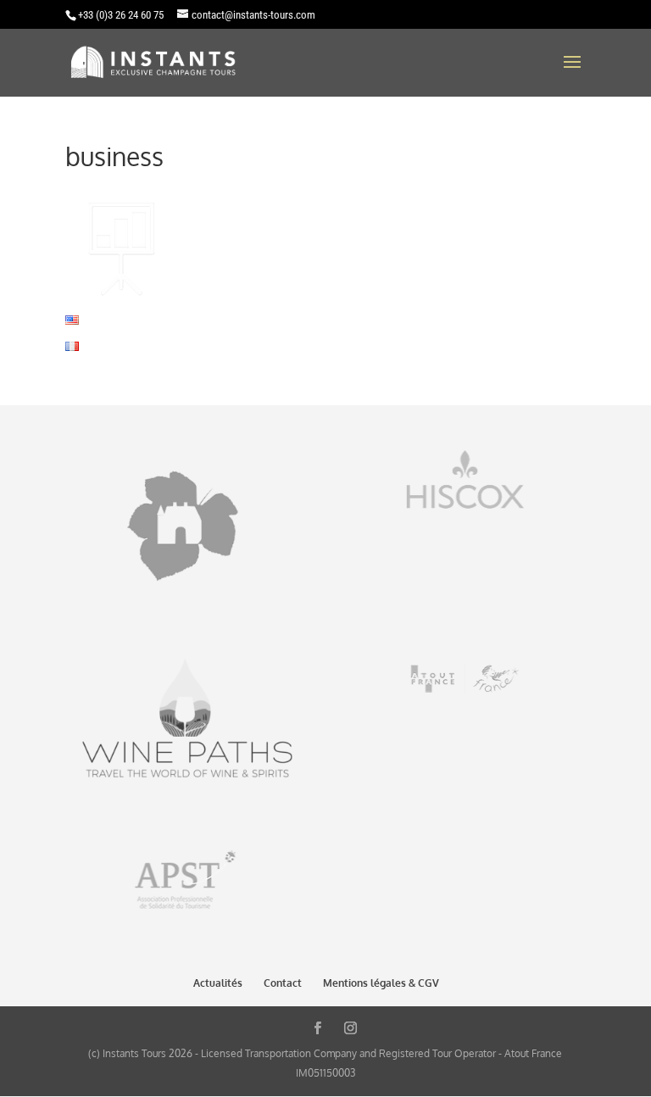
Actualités (217, 983)
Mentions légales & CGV (381, 983)
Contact (283, 983)
